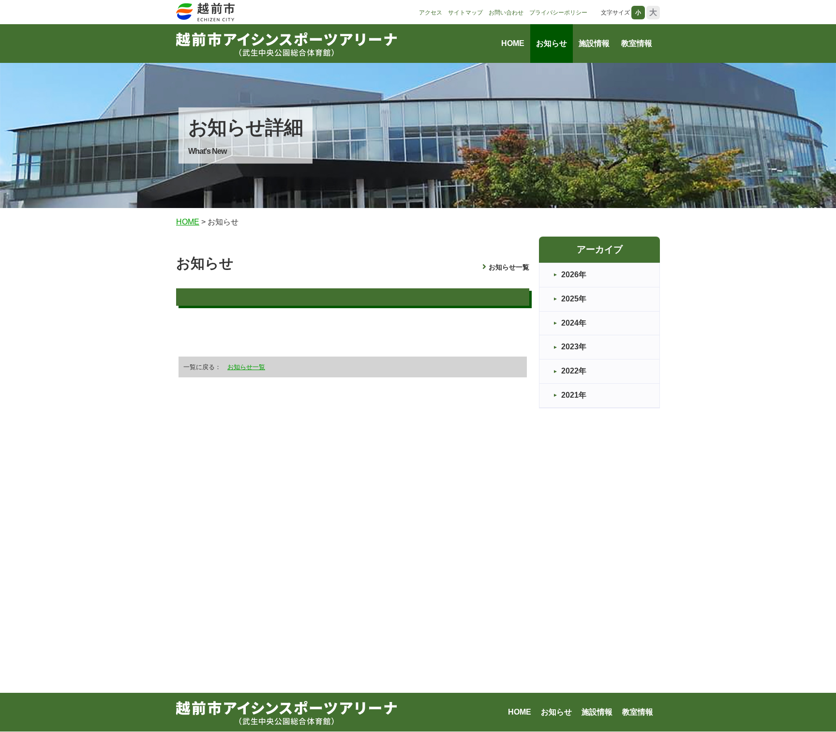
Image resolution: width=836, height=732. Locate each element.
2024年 (573, 323)
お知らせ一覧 (509, 267)
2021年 (573, 395)
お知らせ (551, 43)
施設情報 (594, 43)
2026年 (573, 274)
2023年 (573, 347)
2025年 (573, 299)
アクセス (430, 12)
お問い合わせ (506, 12)
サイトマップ (465, 12)
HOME (512, 43)
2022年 (573, 371)
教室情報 (636, 43)
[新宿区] (209, 12)
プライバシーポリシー (558, 12)
